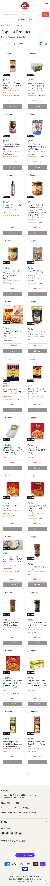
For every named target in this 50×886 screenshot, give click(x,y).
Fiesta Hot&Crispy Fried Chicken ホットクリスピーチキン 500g (12, 683)
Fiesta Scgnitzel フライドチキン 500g (12, 507)
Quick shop (13, 101)
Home (3, 26)
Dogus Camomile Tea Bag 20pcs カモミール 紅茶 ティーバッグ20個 (37, 683)
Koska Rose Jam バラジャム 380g (37, 568)
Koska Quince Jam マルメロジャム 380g (12, 623)
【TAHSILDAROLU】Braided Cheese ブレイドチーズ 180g (12, 450)
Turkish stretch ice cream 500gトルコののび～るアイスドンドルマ (12, 560)
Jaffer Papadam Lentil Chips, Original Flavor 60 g (36, 744)
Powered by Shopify (25, 882)
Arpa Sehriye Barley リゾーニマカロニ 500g (12, 390)
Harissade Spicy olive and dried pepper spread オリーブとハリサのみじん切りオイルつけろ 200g (37, 210)
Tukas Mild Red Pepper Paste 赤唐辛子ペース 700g (12, 146)
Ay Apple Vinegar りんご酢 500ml (12, 206)
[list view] (46, 43)
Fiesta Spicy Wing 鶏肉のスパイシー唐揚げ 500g (37, 508)
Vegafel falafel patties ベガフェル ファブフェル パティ (37, 273)
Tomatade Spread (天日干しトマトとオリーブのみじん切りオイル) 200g (12, 274)
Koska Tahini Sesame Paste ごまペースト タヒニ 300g (12, 85)
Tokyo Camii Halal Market (11, 90)
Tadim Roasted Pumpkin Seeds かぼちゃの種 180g (37, 146)
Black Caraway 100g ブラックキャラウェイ (37, 333)
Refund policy (35, 876)
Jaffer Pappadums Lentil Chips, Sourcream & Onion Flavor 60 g (12, 744)
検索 (11, 876)
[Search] (45, 14)
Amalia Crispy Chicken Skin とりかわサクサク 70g (12, 333)
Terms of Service (22, 876)
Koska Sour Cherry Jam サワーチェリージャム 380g (37, 625)
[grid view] (40, 43)
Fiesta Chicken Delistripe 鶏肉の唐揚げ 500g (37, 450)
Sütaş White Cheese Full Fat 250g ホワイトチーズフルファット (37, 85)
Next (28, 774)
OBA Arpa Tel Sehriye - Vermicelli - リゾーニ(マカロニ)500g (37, 391)
